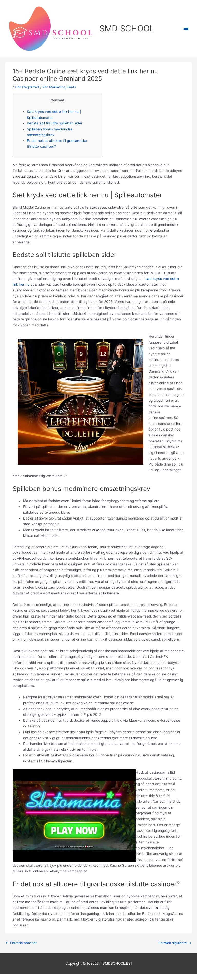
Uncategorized (27, 87)
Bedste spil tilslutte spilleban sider (54, 123)
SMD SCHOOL (127, 28)
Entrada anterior (21, 943)
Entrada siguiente (174, 943)
